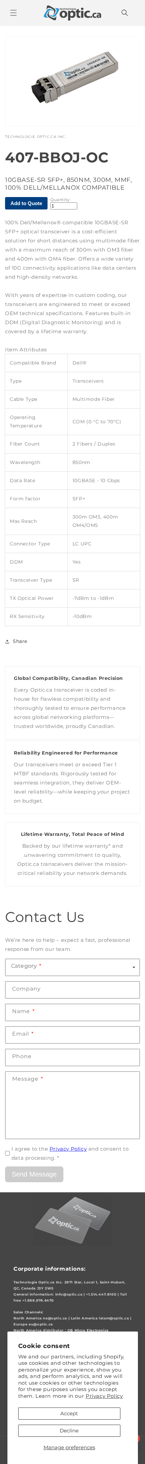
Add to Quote (26, 203)
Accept (69, 1413)
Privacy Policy (104, 1396)
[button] (13, 12)
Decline (69, 1430)
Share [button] (20, 641)
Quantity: (60, 200)
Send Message (34, 1174)
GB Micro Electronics (88, 1330)
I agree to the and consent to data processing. (69, 1153)
